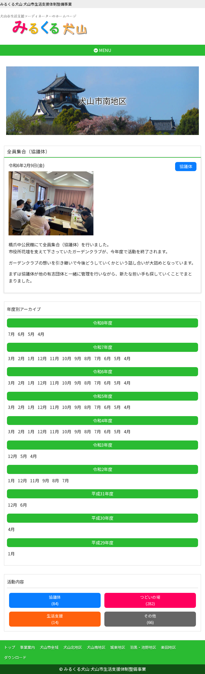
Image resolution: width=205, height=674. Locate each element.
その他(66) (150, 619)
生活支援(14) (55, 619)
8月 (87, 358)
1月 (31, 358)
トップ (9, 647)
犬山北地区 (72, 647)
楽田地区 (168, 647)
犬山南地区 (96, 647)
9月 (77, 358)
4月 (41, 334)
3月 (11, 358)
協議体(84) (55, 600)
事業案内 (27, 647)
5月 (31, 334)
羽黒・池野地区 (143, 647)
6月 (21, 334)
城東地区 (117, 647)
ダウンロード (15, 657)
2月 (21, 358)
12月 (42, 358)
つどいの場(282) (150, 600)
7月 (11, 334)
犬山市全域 (49, 647)
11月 (54, 358)
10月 (66, 358)
